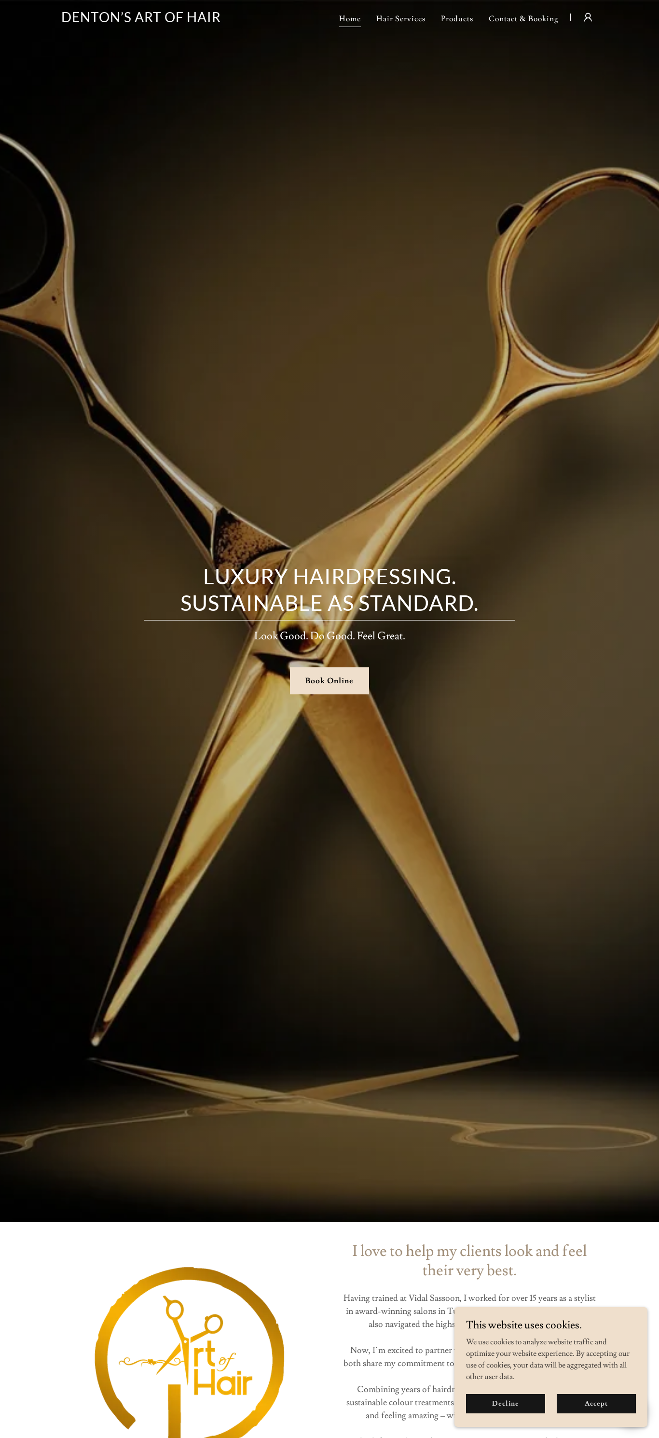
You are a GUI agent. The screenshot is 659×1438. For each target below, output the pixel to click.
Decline (505, 1403)
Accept (596, 1403)
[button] (588, 17)
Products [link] (457, 19)
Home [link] (350, 19)
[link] (141, 20)
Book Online (329, 681)
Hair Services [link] (401, 19)
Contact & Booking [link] (524, 19)
